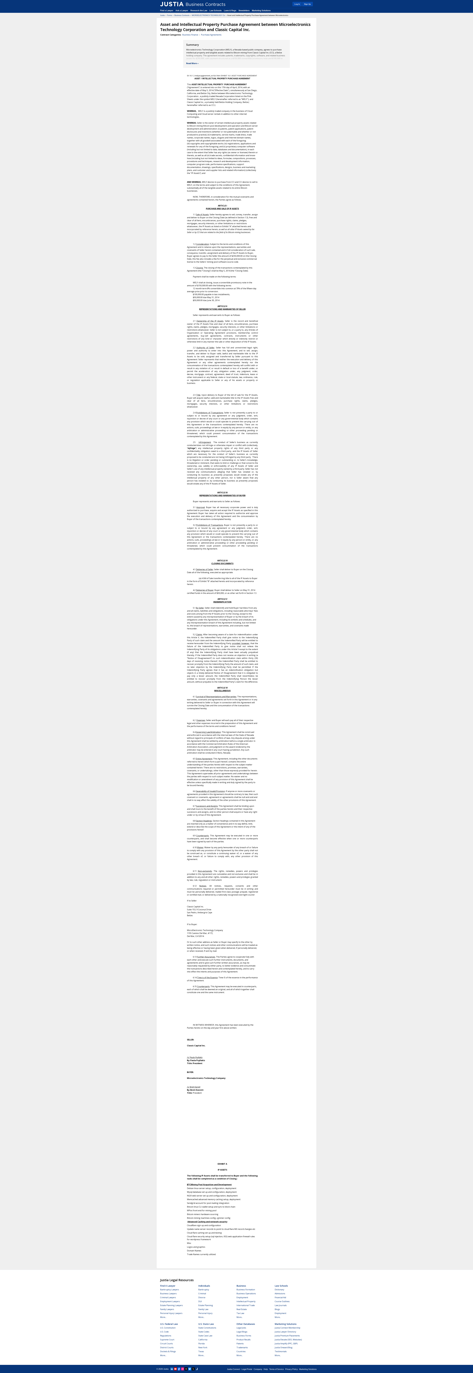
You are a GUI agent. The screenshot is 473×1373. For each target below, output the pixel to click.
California (202, 1339)
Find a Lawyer (166, 10)
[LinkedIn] (171, 1368)
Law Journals (281, 1305)
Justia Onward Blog (283, 1347)
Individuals (204, 1285)
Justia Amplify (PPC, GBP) (286, 1343)
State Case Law (205, 1335)
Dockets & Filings (168, 1351)
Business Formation (245, 1289)
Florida (201, 1343)
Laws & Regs (230, 10)
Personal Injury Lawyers (171, 1313)
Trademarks (242, 1347)
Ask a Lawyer (182, 10)
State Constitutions (207, 1327)
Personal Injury (205, 1313)
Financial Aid (280, 1297)
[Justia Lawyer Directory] (196, 1368)
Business (241, 1285)
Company (258, 1369)
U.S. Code (164, 1331)
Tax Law (240, 1313)
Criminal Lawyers (168, 1297)
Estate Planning (205, 1305)
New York (202, 1347)
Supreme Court (167, 1339)
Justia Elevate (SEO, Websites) (288, 1339)
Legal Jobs (241, 1327)
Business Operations (246, 1293)
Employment (242, 1297)
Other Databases (245, 1323)
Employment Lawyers (170, 1301)
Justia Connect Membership (287, 1327)
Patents (240, 1343)
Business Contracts (181, 15)
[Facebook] (178, 1368)
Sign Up (307, 4)
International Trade (245, 1305)
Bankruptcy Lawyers (169, 1289)
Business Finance (190, 34)
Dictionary (279, 1289)
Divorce (201, 1297)
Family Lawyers (167, 1309)
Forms (169, 15)
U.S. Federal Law (169, 1323)
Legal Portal (247, 1369)
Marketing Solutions (261, 10)
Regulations (165, 1335)
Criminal (202, 1293)
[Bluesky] (189, 1368)
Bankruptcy (203, 1289)
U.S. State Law (206, 1323)
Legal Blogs (241, 1331)
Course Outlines (282, 1301)
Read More (191, 63)
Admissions (280, 1293)
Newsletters (244, 10)
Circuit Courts (166, 1343)
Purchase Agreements (211, 34)
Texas (201, 1351)
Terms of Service (276, 1369)
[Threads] (186, 1368)
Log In (297, 4)
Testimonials (281, 1351)
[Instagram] (182, 1368)
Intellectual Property (245, 1301)
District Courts (167, 1347)
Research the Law (198, 10)
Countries (241, 1351)
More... (163, 1317)
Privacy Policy (291, 1369)
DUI (200, 1301)
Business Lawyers (168, 1293)
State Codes (203, 1331)
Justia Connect (233, 1369)
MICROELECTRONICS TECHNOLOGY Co (208, 15)
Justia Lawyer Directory (285, 1331)
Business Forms (243, 1335)
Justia (162, 15)
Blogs (277, 1309)
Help (266, 1369)
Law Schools (216, 10)
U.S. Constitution (168, 1327)
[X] (193, 1368)
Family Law (203, 1309)
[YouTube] (175, 1368)
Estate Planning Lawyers (171, 1305)
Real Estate (241, 1309)
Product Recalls (243, 1339)
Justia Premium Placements (287, 1335)
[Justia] (172, 4)
